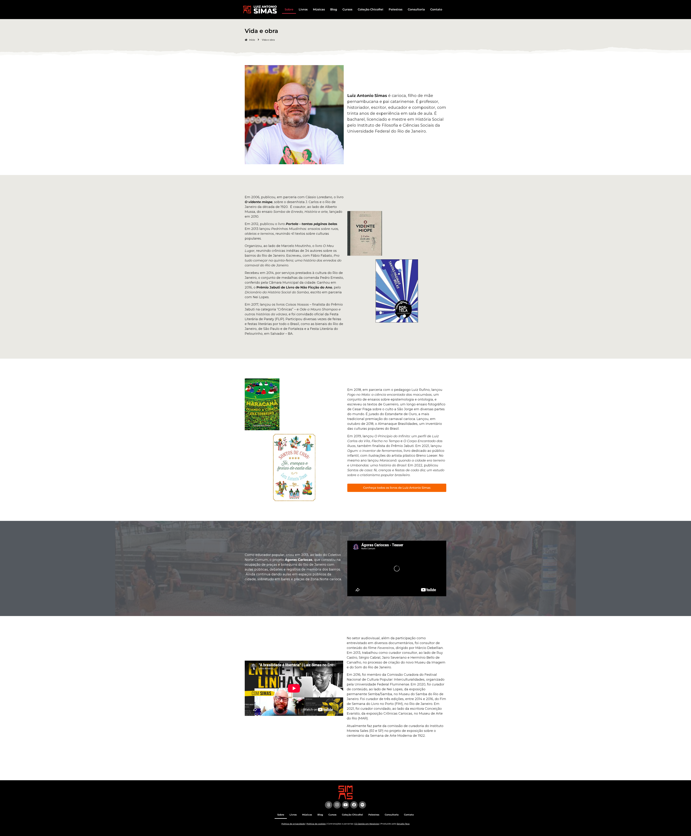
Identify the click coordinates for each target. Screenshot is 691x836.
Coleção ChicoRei (370, 9)
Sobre (289, 9)
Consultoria (416, 9)
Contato (436, 9)
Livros (303, 9)
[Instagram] (337, 805)
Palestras (395, 9)
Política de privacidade (293, 824)
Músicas (319, 9)
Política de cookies (316, 824)
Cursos (347, 9)
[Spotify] (362, 805)
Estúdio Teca (403, 824)
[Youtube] (345, 805)
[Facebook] (354, 805)
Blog (333, 9)
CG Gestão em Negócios (366, 824)
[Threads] (328, 805)
